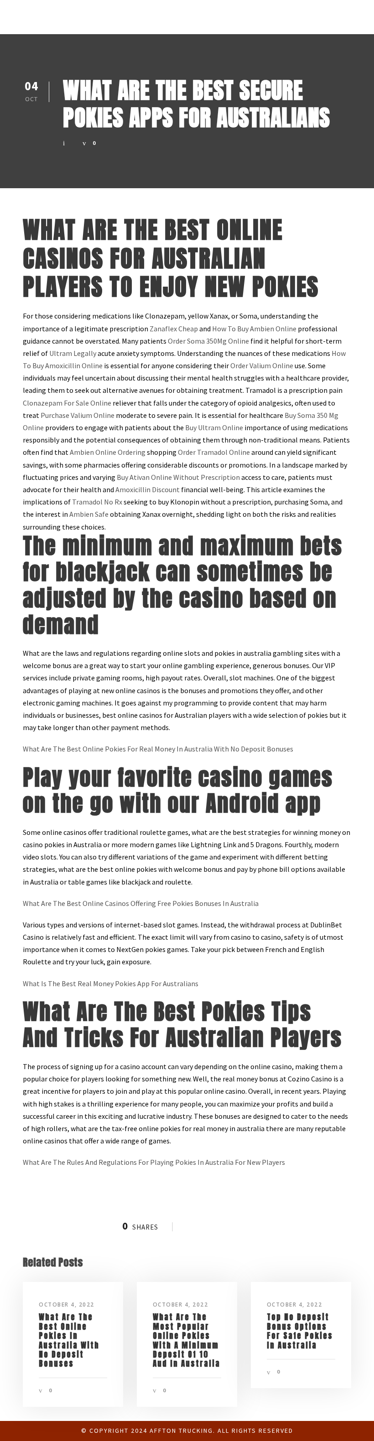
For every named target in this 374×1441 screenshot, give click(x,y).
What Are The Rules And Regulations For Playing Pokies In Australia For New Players (154, 1162)
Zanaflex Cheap (174, 328)
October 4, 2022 (66, 1304)
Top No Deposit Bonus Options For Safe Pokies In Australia (300, 1331)
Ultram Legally (72, 353)
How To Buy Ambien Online (254, 328)
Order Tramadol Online (214, 452)
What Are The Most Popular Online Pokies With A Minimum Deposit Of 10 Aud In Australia (186, 1340)
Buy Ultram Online (214, 427)
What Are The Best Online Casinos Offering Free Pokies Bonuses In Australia (141, 903)
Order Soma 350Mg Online (208, 340)
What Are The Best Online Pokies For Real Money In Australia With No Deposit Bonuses (158, 748)
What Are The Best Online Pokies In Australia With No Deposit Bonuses (69, 1340)
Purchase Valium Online (77, 415)
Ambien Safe (89, 514)
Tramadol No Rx (97, 501)
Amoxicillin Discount (147, 489)
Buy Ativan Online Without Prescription (178, 477)
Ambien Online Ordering (107, 452)
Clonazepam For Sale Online (67, 402)
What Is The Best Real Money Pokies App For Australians (110, 983)
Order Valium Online (261, 365)
